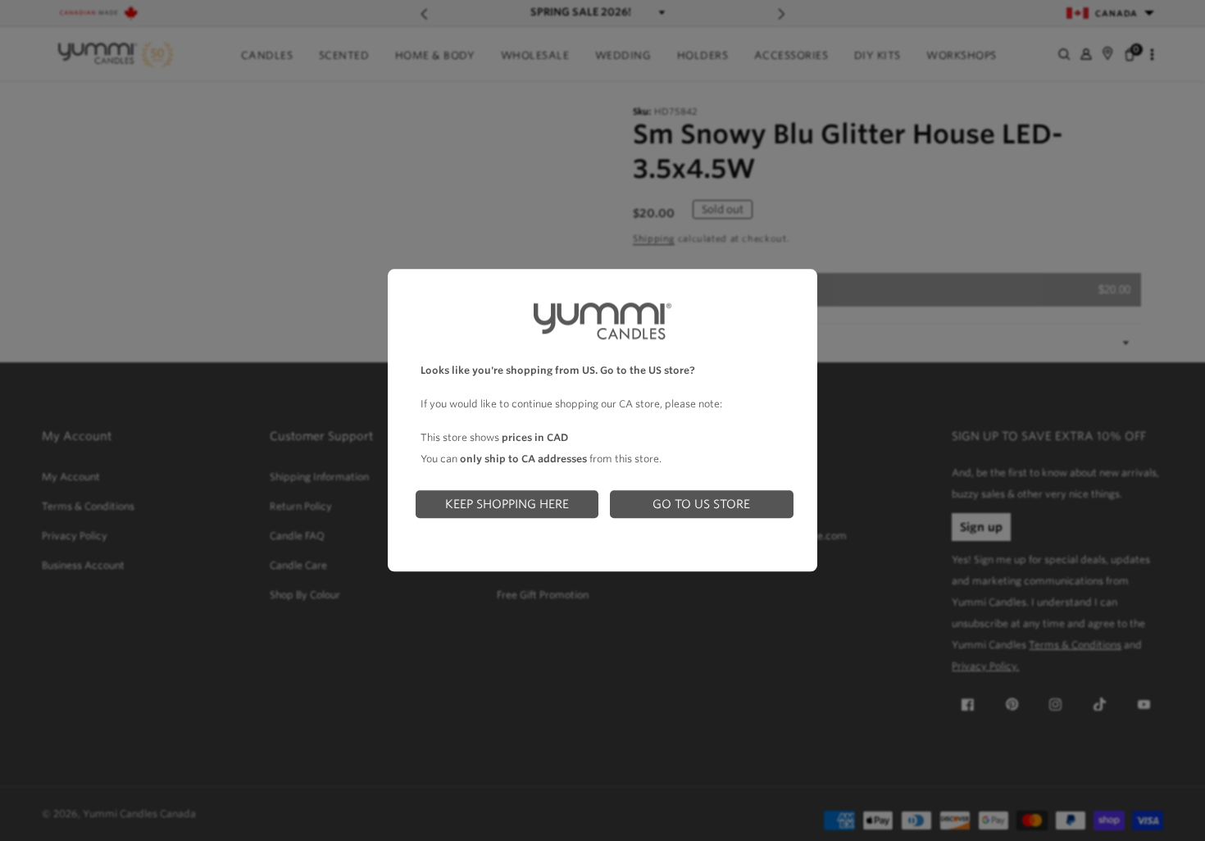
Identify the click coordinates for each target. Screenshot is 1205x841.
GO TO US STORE (701, 504)
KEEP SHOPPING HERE (507, 504)
